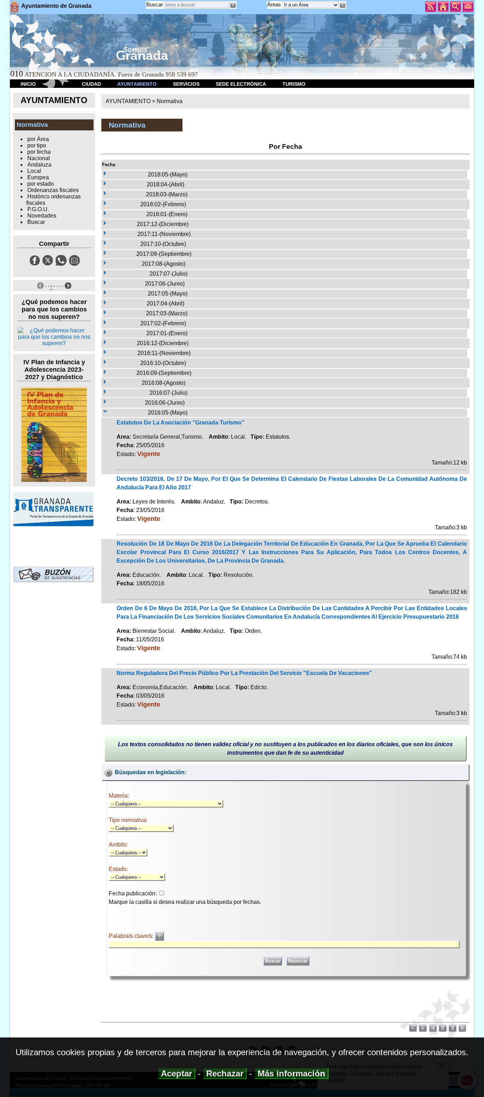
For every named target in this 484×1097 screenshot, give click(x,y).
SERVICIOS (186, 84)
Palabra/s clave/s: (132, 936)
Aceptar (177, 1073)
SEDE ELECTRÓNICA (241, 84)
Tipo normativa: (128, 820)
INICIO (28, 84)
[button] (342, 5)
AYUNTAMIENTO (137, 84)
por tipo (36, 145)
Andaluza (39, 165)
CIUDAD (91, 84)
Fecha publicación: (133, 893)
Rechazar (225, 1073)
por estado (40, 184)
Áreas (274, 4)
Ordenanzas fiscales (53, 190)
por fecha (39, 152)
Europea (38, 177)
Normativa (169, 101)
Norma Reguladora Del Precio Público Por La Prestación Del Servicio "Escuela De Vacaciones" (244, 673)
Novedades (41, 216)
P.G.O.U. (38, 209)
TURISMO (293, 84)
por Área (38, 139)
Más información (291, 1073)
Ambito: (118, 845)
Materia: (119, 796)
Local (34, 171)
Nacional (38, 158)
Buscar (154, 4)
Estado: (118, 869)
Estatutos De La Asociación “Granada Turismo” (180, 423)
